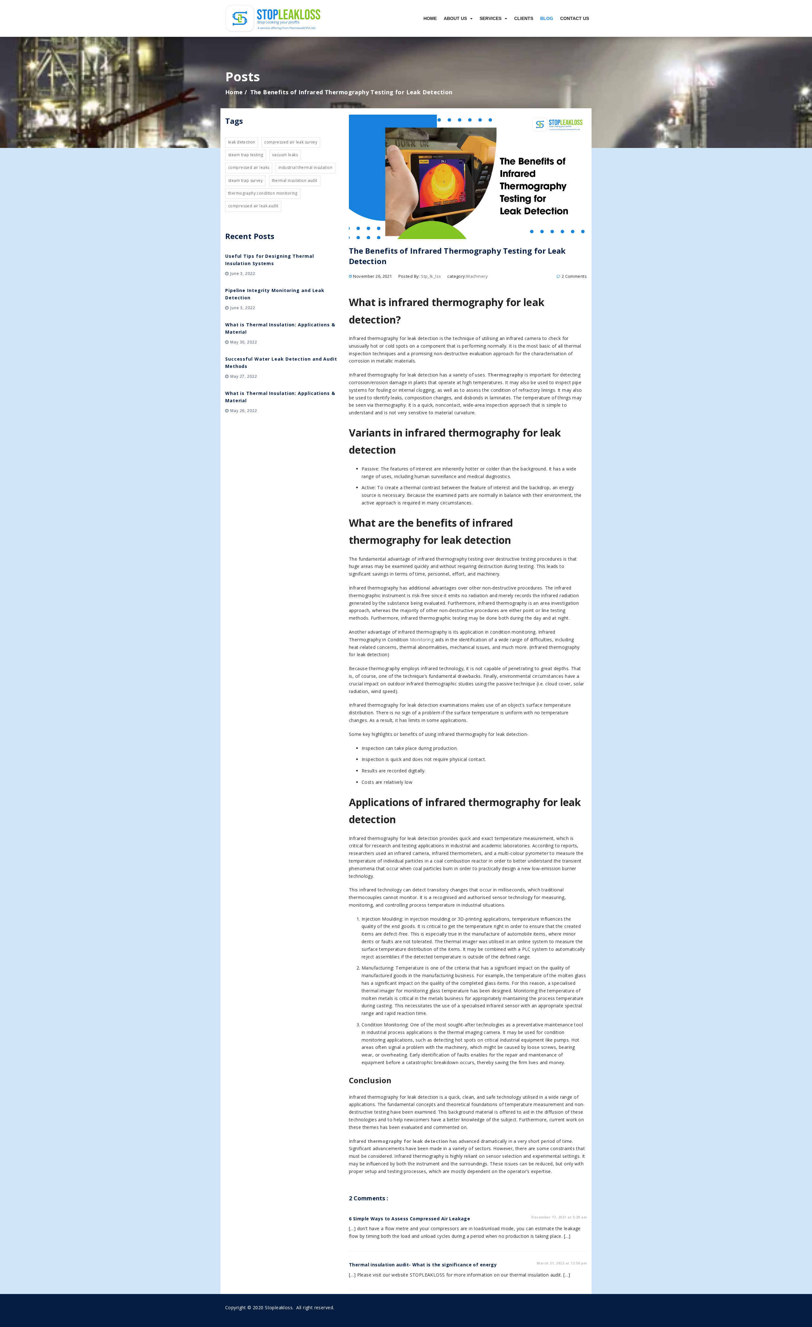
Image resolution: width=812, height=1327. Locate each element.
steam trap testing (245, 154)
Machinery (477, 276)
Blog (546, 18)
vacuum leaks (285, 154)
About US (455, 18)
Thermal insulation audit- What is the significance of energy (423, 1265)
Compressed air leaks (248, 167)
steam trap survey (245, 180)
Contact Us (574, 18)
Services (490, 18)
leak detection (241, 142)
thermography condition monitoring (263, 193)
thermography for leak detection (407, 1141)
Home (430, 18)
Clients (523, 18)
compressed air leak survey (290, 142)
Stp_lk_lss (431, 276)
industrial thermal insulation (305, 167)
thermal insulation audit (295, 180)
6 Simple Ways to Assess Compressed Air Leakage (409, 1219)
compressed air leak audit (253, 206)
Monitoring (422, 640)
